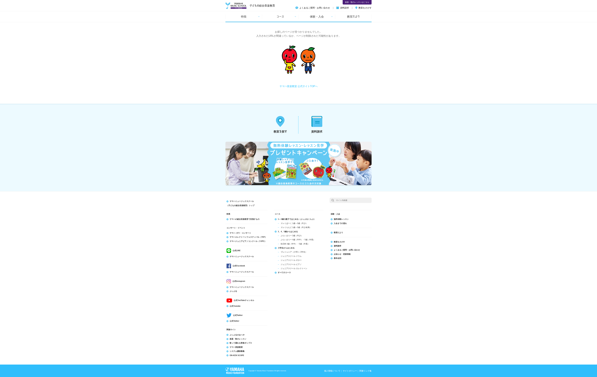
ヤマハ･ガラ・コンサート (240, 233)
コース (280, 16)
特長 (244, 16)
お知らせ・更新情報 (342, 254)
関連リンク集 (365, 371)
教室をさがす (365, 8)
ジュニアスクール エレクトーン (294, 268)
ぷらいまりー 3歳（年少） (292, 236)
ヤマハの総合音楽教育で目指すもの (244, 219)
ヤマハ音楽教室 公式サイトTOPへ (299, 86)
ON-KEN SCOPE (237, 355)
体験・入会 (317, 16)
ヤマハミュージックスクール (242, 256)
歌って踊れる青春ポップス (241, 343)
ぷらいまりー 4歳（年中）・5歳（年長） (298, 240)
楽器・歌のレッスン (238, 339)
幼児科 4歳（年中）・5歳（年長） (295, 244)
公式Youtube (235, 306)
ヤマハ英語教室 (236, 347)
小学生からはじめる (286, 248)
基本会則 (337, 258)
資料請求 (344, 8)
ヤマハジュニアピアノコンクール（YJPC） (248, 241)
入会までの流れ (340, 223)
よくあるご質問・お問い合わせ (314, 8)
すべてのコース (284, 272)
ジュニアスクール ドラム (291, 256)
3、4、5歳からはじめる (288, 231)
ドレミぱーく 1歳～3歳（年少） (294, 223)
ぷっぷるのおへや (237, 335)
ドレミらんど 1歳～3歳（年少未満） (296, 227)
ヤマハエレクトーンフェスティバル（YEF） (248, 237)
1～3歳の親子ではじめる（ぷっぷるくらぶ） (296, 219)
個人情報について (332, 371)
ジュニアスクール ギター (291, 260)
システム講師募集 (237, 351)
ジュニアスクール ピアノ (291, 264)
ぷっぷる (233, 291)
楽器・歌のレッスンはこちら (357, 2)
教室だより (353, 16)
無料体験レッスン (341, 219)
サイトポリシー (350, 371)
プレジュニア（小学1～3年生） (294, 252)
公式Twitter (234, 321)
